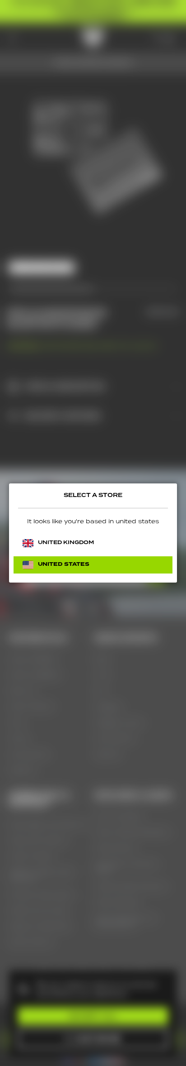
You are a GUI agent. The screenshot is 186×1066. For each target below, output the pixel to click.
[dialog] (93, 533)
